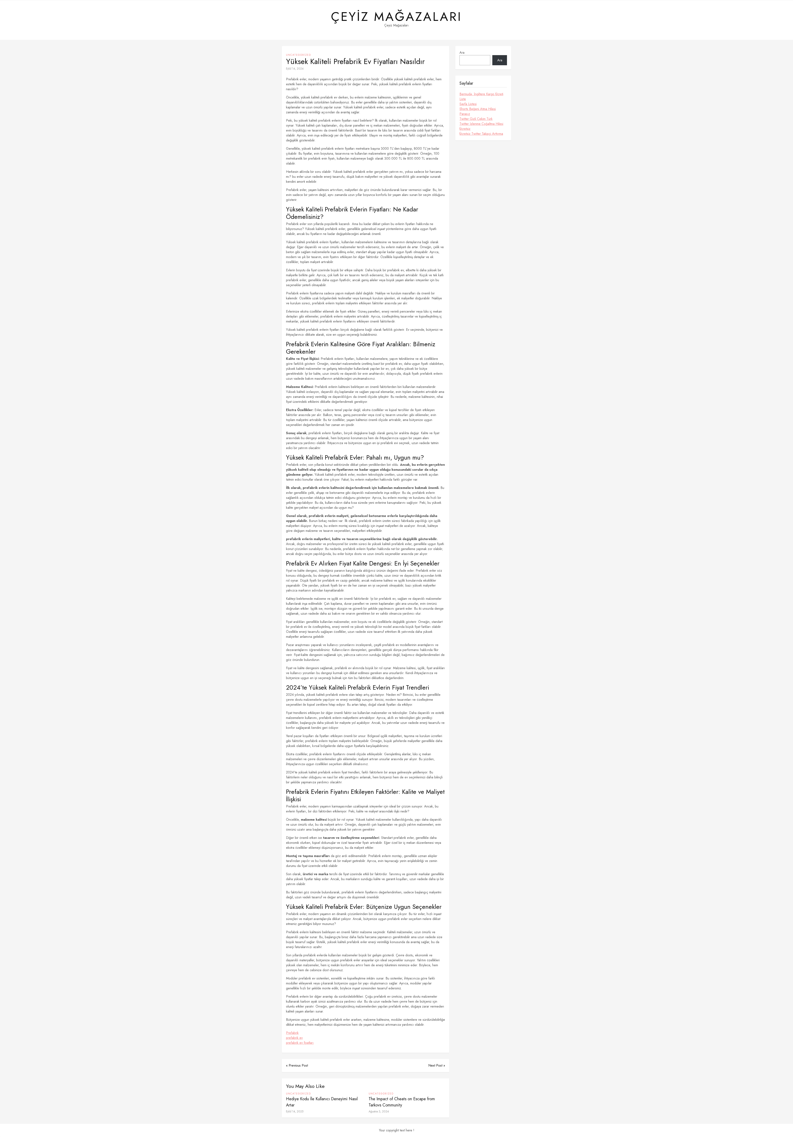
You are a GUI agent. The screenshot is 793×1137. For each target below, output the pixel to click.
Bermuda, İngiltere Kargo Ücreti (481, 94)
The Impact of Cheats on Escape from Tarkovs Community (402, 1102)
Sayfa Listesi (468, 104)
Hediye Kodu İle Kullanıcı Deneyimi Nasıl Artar (322, 1102)
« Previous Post (297, 1065)
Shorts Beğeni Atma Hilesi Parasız (477, 111)
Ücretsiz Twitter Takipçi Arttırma (481, 133)
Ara (461, 52)
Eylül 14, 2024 (295, 68)
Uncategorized (298, 55)
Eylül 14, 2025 (295, 1111)
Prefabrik (292, 1032)
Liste (462, 99)
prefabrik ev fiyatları (300, 1042)
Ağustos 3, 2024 (379, 1111)
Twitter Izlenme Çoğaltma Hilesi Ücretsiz (481, 126)
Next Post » (436, 1065)
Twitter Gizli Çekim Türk (476, 118)
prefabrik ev (294, 1037)
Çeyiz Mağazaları (396, 17)
